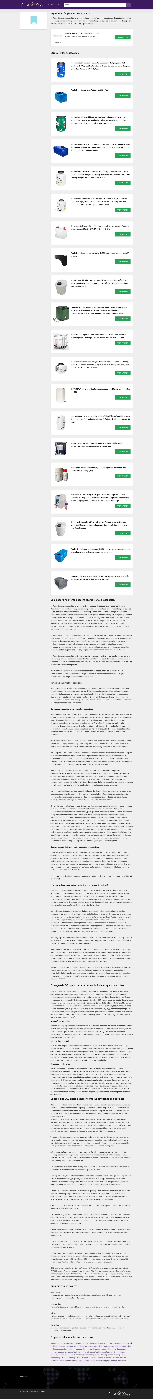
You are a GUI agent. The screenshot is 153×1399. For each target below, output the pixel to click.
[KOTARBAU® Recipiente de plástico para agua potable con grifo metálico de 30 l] (61, 396)
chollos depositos (98, 1343)
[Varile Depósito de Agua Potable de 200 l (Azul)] (61, 97)
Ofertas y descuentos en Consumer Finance (82, 33)
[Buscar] (128, 5)
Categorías (50, 4)
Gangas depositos (57, 1358)
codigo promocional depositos (89, 1346)
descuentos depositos (108, 1352)
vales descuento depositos (71, 1355)
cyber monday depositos (115, 1360)
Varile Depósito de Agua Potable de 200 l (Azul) (90, 90)
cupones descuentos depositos (63, 1352)
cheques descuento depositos (72, 1360)
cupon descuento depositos (113, 1349)
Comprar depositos (91, 1355)
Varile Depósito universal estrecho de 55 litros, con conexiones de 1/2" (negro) (100, 254)
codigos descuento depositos (62, 1349)
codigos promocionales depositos (117, 1346)
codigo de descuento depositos (63, 1346)
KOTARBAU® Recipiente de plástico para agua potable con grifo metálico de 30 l (100, 390)
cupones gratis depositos (87, 1352)
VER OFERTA (122, 74)
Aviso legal (25, 1376)
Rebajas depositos (89, 1358)
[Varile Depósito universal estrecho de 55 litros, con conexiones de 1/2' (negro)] (61, 260)
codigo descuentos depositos (119, 1343)
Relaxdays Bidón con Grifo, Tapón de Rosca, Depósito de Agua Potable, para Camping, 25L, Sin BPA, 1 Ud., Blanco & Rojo (100, 227)
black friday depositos (95, 1360)
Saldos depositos (105, 1358)
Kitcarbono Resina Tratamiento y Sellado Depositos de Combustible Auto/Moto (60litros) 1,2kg (98, 469)
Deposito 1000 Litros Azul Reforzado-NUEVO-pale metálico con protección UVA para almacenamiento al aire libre (96, 444)
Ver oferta (123, 37)
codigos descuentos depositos (88, 1349)
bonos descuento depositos (61, 1343)
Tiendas (58, 4)
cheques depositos (82, 1343)
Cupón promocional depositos (112, 1355)
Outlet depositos (73, 1358)
